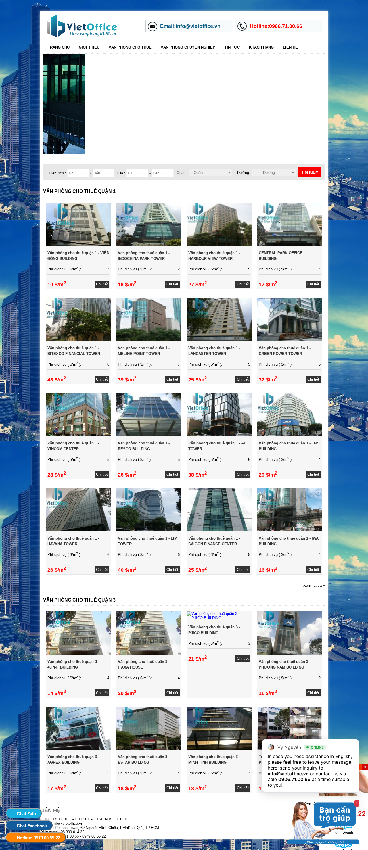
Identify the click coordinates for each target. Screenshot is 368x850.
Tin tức (232, 47)
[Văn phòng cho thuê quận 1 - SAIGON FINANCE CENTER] (219, 530)
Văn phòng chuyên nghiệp (188, 47)
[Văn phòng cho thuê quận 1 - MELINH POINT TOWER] (148, 339)
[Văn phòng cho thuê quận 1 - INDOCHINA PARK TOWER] (148, 244)
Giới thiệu (89, 47)
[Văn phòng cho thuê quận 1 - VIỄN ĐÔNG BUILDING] (78, 244)
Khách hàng (261, 47)
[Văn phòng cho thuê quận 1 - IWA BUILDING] (289, 530)
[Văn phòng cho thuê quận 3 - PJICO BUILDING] (219, 618)
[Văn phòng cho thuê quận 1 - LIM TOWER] (148, 530)
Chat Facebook (32, 825)
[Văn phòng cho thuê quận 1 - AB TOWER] (219, 435)
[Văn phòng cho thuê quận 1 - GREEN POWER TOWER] (289, 339)
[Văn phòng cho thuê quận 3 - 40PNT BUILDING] (78, 653)
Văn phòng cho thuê (130, 47)
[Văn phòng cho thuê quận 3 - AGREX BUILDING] (78, 748)
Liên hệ (290, 47)
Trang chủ (59, 47)
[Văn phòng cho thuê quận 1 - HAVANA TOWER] (78, 530)
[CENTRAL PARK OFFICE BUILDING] (289, 244)
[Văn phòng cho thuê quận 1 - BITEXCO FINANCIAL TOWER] (78, 339)
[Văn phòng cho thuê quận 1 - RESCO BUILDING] (148, 435)
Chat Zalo (26, 813)
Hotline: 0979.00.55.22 (38, 837)
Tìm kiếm (310, 172)
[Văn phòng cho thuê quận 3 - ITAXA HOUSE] (148, 653)
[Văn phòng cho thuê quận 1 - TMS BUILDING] (289, 435)
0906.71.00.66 (294, 779)
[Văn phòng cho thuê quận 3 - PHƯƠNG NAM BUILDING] (289, 653)
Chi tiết (102, 284)
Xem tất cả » (314, 585)
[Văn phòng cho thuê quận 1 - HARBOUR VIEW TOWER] (219, 244)
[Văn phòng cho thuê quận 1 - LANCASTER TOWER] (219, 339)
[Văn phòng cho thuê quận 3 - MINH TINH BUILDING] (219, 748)
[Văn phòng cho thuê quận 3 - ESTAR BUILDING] (148, 748)
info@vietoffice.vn (288, 773)
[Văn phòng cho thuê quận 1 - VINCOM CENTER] (78, 435)
